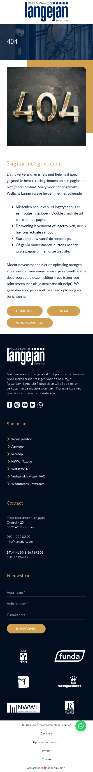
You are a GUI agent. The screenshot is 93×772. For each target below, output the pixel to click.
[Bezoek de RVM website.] (23, 682)
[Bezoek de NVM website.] (23, 656)
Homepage (24, 311)
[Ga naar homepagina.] (46, 11)
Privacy (46, 750)
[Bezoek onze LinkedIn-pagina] (32, 405)
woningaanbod (30, 323)
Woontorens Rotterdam (27, 484)
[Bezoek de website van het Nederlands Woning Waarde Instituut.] (23, 707)
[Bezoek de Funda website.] (69, 656)
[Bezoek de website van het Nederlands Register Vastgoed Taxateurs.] (69, 707)
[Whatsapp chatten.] (80, 725)
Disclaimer (46, 733)
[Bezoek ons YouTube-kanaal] (25, 405)
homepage (62, 238)
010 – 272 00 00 (18, 536)
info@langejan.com (20, 541)
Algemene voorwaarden (46, 742)
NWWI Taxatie (21, 461)
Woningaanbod (22, 439)
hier (19, 232)
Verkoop (17, 454)
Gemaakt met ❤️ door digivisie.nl (46, 768)
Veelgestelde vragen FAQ (28, 476)
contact (63, 311)
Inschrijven (26, 628)
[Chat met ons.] (40, 405)
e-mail (41, 271)
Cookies (46, 759)
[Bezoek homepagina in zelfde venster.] (25, 356)
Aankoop (17, 446)
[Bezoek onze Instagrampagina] (17, 405)
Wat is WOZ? (20, 469)
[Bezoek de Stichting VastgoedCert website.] (69, 682)
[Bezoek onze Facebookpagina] (9, 405)
